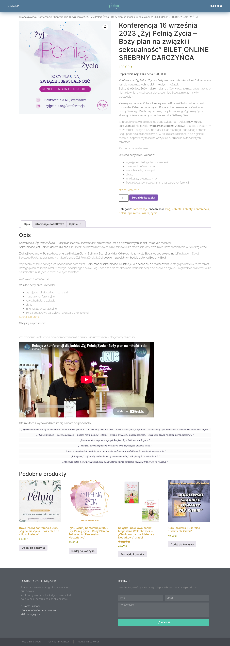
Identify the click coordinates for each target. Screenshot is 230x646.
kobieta (177, 209)
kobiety (187, 209)
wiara (145, 213)
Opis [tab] (27, 224)
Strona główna (27, 17)
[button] (105, 27)
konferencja (201, 209)
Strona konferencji (30, 316)
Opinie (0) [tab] (76, 224)
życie (154, 213)
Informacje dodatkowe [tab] (49, 224)
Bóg (167, 209)
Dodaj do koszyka (143, 197)
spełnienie (134, 213)
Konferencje (45, 17)
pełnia (122, 213)
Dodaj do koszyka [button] (33, 547)
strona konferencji (129, 190)
